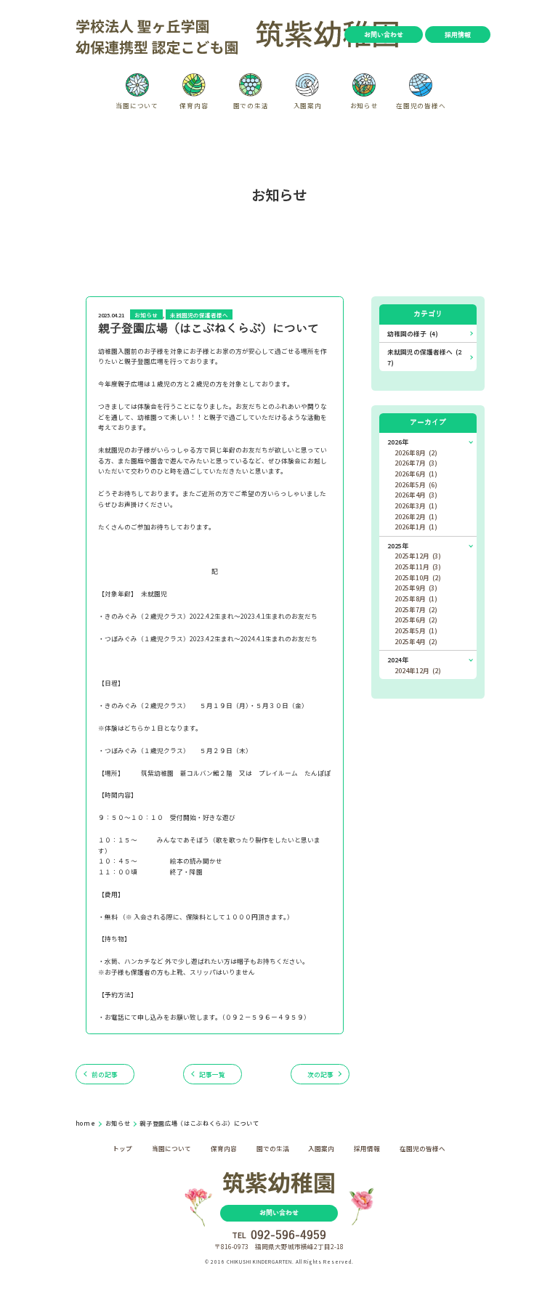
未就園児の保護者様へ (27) (424, 357)
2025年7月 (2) (416, 609)
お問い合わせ (383, 34)
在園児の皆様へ (422, 1148)
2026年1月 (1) (416, 526)
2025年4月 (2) (416, 641)
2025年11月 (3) (418, 566)
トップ (122, 1148)
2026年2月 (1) (416, 516)
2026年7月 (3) (416, 462)
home (86, 1123)
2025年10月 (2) (418, 577)
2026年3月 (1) (416, 505)
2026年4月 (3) (416, 494)
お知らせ (146, 315)
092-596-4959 (288, 1235)
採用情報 (458, 34)
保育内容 (224, 1148)
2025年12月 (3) (418, 555)
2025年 (397, 545)
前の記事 (105, 1074)
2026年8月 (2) (416, 452)
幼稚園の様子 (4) (412, 333)
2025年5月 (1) (416, 630)
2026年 (397, 441)
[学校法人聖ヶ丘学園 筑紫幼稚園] (238, 34)
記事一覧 (212, 1074)
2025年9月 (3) (416, 587)
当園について (171, 1148)
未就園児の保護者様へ (199, 315)
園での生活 (272, 1148)
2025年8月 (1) (416, 598)
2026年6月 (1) (416, 473)
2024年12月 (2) (418, 670)
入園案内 (321, 1148)
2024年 (397, 659)
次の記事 (320, 1074)
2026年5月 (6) (416, 484)
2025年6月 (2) (416, 619)
